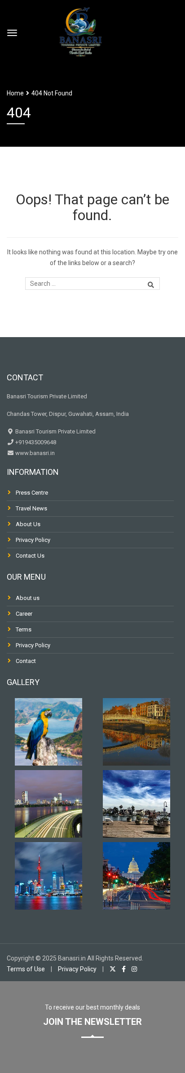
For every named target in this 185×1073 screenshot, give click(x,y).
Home (15, 93)
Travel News (31, 508)
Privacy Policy (33, 539)
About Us (28, 524)
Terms (23, 629)
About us (28, 598)
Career (24, 613)
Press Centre (32, 492)
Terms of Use (26, 969)
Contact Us (30, 555)
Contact (26, 661)
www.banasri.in (34, 453)
